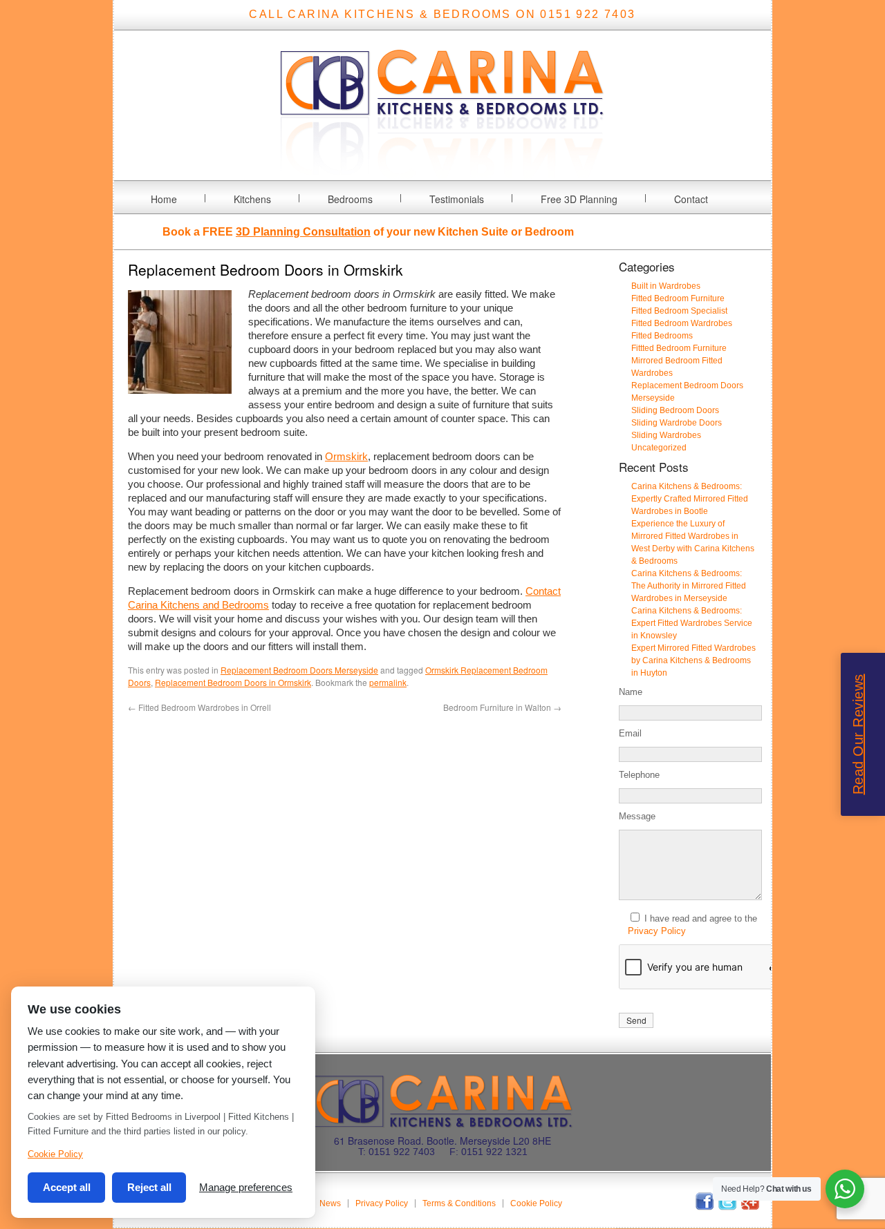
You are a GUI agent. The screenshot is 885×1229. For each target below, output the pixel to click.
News (330, 1203)
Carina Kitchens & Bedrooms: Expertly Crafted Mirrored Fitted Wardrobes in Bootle (689, 499)
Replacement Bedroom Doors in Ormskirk (233, 682)
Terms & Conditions (459, 1203)
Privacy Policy (657, 931)
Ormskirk (346, 456)
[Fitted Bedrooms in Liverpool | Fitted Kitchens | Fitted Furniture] (442, 172)
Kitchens (252, 199)
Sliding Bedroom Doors (675, 410)
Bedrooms (350, 199)
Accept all (67, 1187)
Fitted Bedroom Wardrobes (681, 323)
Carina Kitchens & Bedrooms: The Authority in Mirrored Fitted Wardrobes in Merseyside (688, 586)
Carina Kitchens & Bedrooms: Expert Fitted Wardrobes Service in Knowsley (691, 623)
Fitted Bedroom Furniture (678, 298)
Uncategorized (659, 447)
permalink (388, 682)
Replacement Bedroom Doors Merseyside (299, 670)
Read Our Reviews (858, 734)
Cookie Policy (536, 1203)
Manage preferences (245, 1187)
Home (164, 199)
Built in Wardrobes (665, 286)
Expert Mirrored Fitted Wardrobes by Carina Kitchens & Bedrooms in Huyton (693, 660)
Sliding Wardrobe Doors (676, 423)
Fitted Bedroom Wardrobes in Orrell (199, 707)
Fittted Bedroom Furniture (679, 348)
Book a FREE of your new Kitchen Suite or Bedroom (368, 232)
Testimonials (456, 199)
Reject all (149, 1187)
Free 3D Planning (579, 199)
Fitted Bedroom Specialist (679, 311)
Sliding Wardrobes (666, 435)
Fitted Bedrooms (662, 336)
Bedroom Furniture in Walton (502, 707)
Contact (691, 199)
